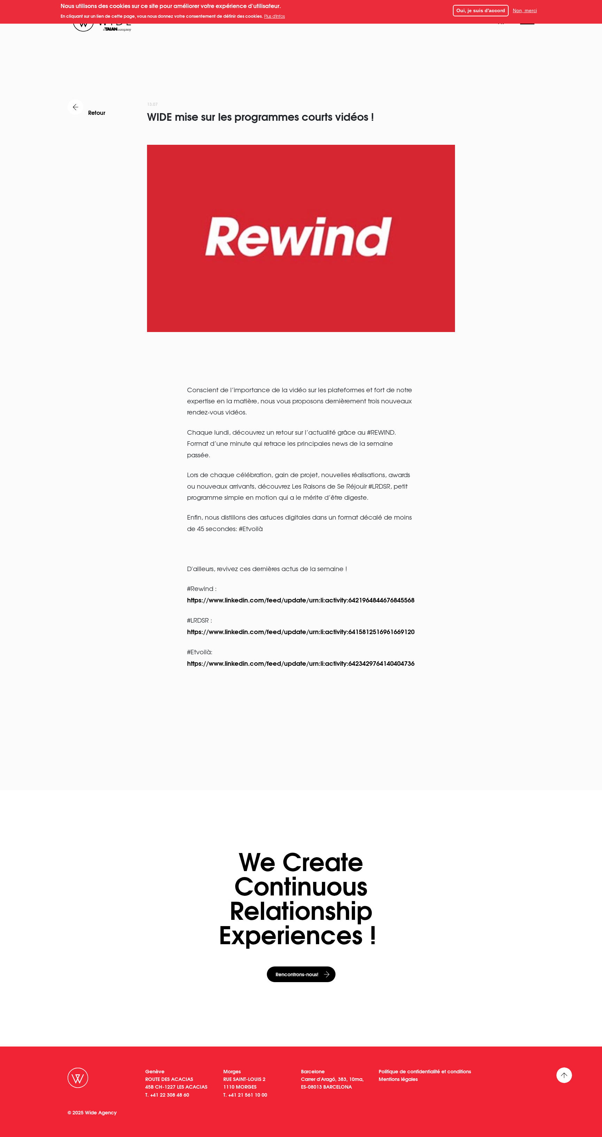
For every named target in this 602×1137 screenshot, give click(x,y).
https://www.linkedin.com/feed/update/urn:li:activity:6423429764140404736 (301, 663)
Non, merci (525, 10)
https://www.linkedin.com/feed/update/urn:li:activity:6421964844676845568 (301, 600)
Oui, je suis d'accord (480, 10)
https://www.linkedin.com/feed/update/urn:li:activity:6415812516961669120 (301, 631)
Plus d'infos (274, 16)
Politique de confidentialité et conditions (425, 1071)
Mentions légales (398, 1079)
